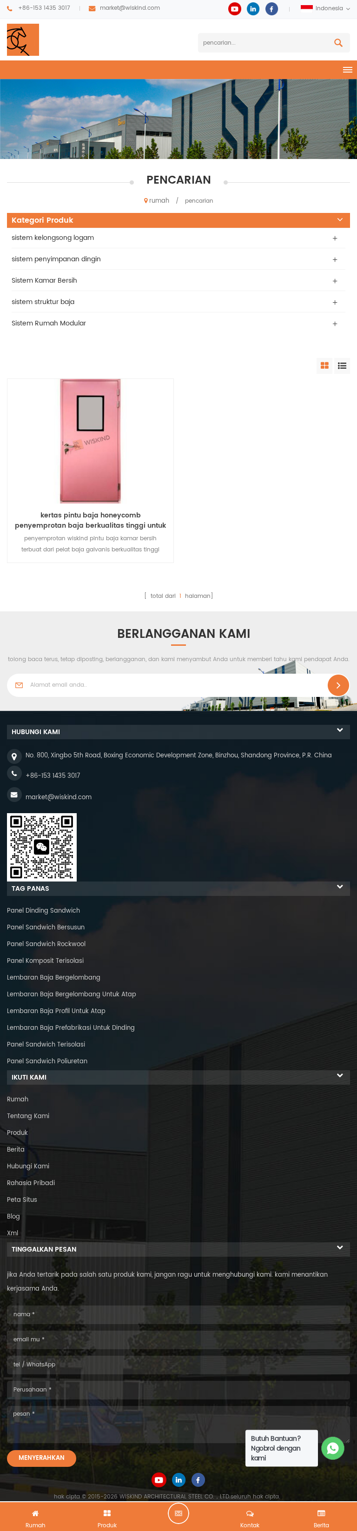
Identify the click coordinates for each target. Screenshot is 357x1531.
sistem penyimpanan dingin (56, 259)
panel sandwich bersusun (46, 928)
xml (12, 1234)
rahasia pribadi (31, 1183)
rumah (159, 201)
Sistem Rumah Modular (49, 323)
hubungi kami (28, 1167)
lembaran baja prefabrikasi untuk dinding (71, 1028)
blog (13, 1217)
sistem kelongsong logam (53, 237)
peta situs (22, 1200)
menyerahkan (42, 1458)
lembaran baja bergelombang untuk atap (71, 995)
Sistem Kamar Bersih (44, 280)
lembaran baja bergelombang (53, 978)
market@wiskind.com (130, 8)
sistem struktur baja (43, 302)
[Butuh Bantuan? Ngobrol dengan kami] (333, 1448)
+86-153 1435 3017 (44, 8)
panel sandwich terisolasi (46, 1045)
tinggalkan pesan (178, 1513)
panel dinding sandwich (43, 911)
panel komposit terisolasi (45, 961)
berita (16, 1150)
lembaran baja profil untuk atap (56, 1011)
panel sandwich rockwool (46, 944)
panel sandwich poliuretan (47, 1062)
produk (17, 1133)
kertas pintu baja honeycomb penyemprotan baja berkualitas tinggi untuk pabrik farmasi (90, 520)
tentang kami (28, 1116)
